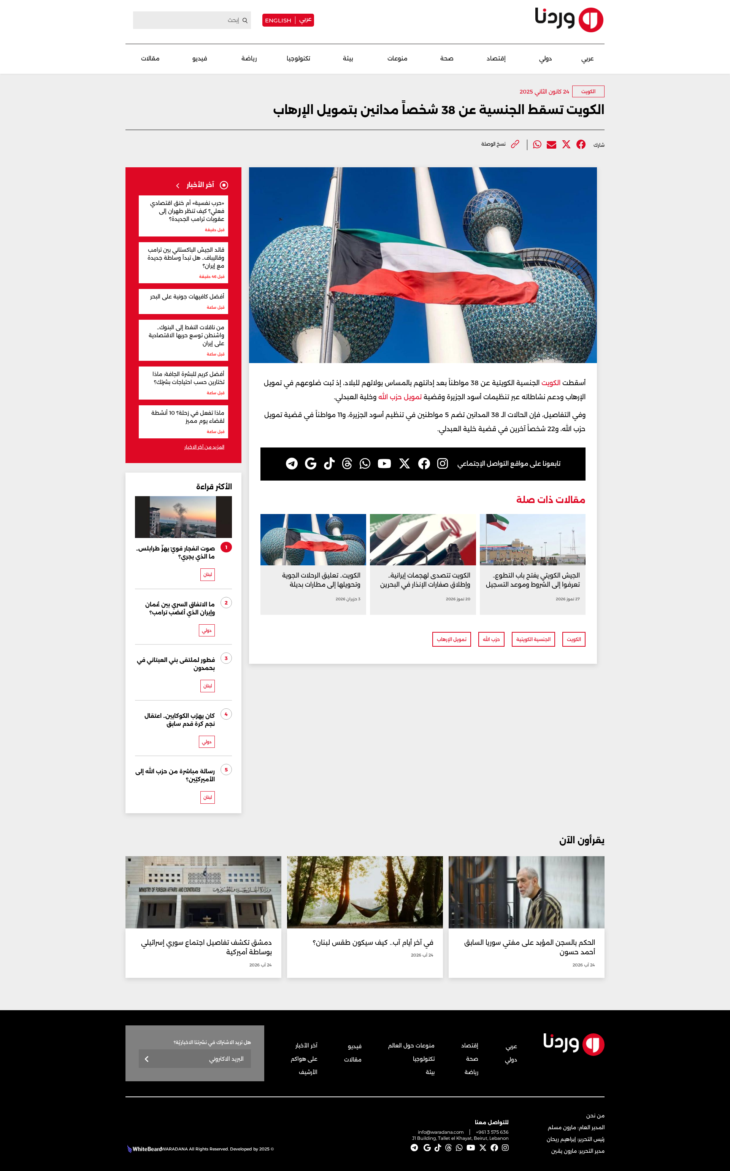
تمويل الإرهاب (452, 639)
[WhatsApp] (365, 464)
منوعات (397, 58)
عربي (305, 18)
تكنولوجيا (298, 58)
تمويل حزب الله (400, 397)
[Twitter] (566, 145)
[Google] (311, 464)
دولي (545, 58)
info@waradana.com (441, 1132)
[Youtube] (384, 464)
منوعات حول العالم (411, 1045)
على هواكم (304, 1058)
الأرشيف (308, 1072)
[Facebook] (581, 145)
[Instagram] (442, 464)
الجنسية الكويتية (533, 639)
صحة (447, 58)
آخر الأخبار (306, 1045)
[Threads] (347, 464)
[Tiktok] (329, 464)
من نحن (595, 1115)
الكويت (588, 91)
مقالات (150, 58)
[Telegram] (292, 464)
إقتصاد (496, 58)
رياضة (249, 58)
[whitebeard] (143, 1149)
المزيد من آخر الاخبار (204, 447)
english (278, 20)
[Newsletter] (146, 1059)
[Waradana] (569, 20)
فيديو (199, 58)
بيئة (348, 58)
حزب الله (491, 639)
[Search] (245, 20)
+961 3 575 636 (492, 1132)
